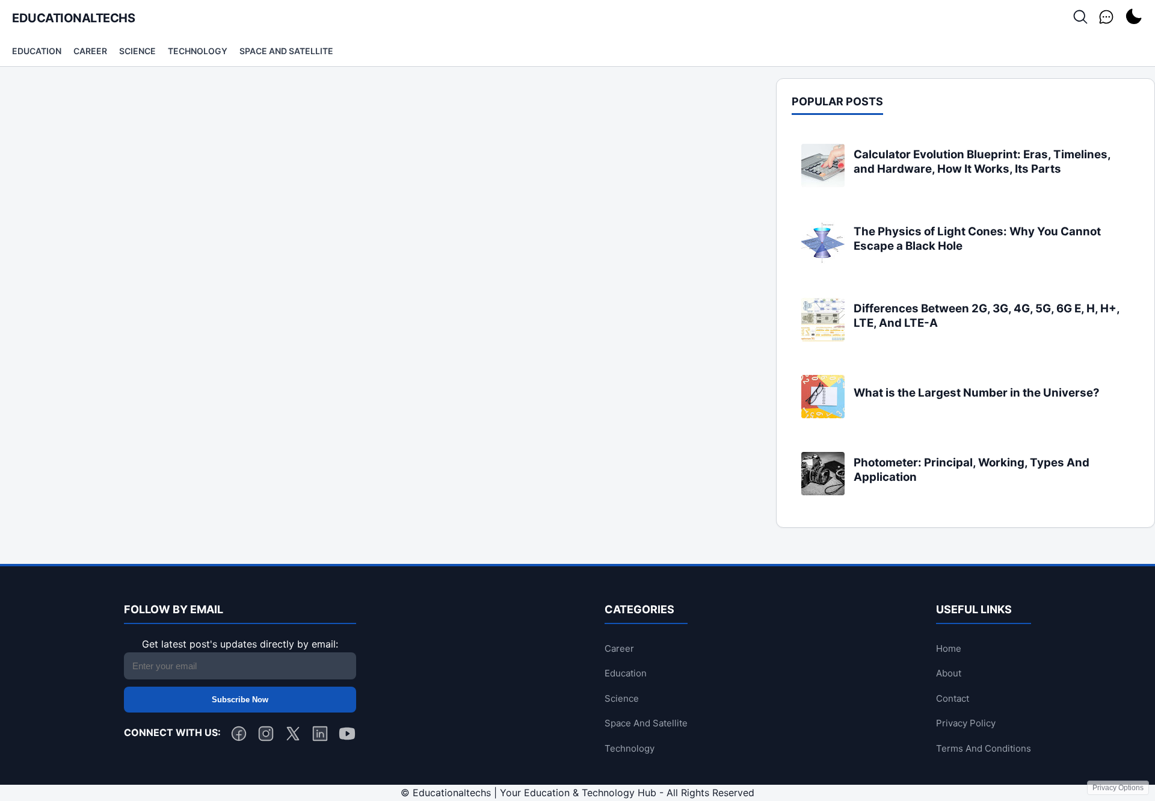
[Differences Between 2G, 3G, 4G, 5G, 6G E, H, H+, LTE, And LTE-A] (823, 338)
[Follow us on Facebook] (239, 736)
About (948, 673)
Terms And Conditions (983, 748)
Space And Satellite (286, 51)
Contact (952, 698)
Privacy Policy (966, 723)
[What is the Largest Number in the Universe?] (823, 415)
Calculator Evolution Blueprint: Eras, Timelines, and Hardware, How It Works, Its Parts (982, 161)
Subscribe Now (240, 699)
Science (137, 51)
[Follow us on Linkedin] (320, 736)
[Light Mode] (1133, 17)
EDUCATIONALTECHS (73, 18)
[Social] (1106, 17)
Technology (197, 51)
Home (948, 648)
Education (36, 51)
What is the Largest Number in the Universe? (977, 393)
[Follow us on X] (293, 736)
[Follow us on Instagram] (266, 736)
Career (90, 51)
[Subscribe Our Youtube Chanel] (347, 736)
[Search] (1080, 17)
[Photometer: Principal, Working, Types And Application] (823, 492)
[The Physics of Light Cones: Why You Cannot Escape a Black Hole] (823, 261)
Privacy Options (1118, 788)
